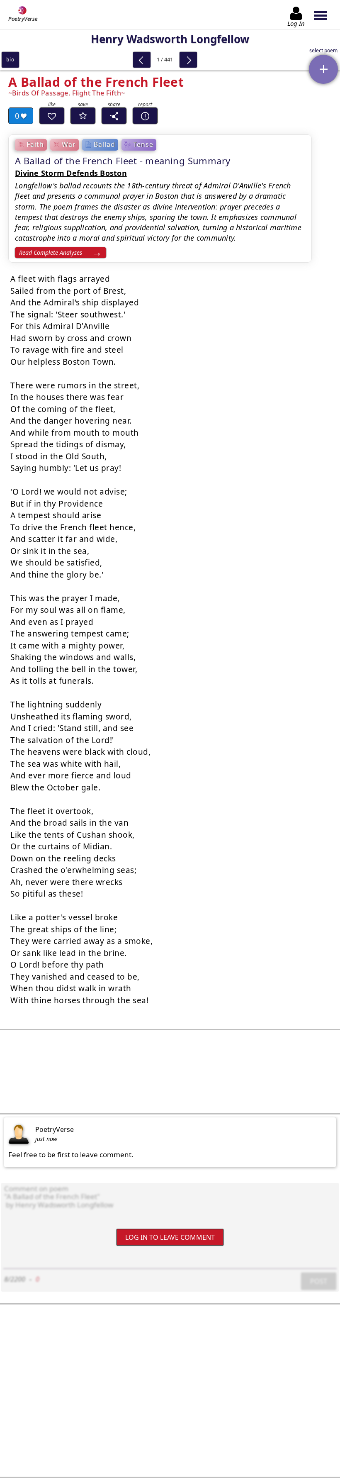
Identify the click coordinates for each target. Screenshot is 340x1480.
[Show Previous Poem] (142, 60)
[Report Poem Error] (145, 115)
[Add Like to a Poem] (51, 115)
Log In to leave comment (170, 1237)
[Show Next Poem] (188, 60)
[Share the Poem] (114, 115)
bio (10, 59)
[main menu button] (324, 14)
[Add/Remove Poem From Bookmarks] (82, 115)
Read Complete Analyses (50, 252)
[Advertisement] (170, 1071)
